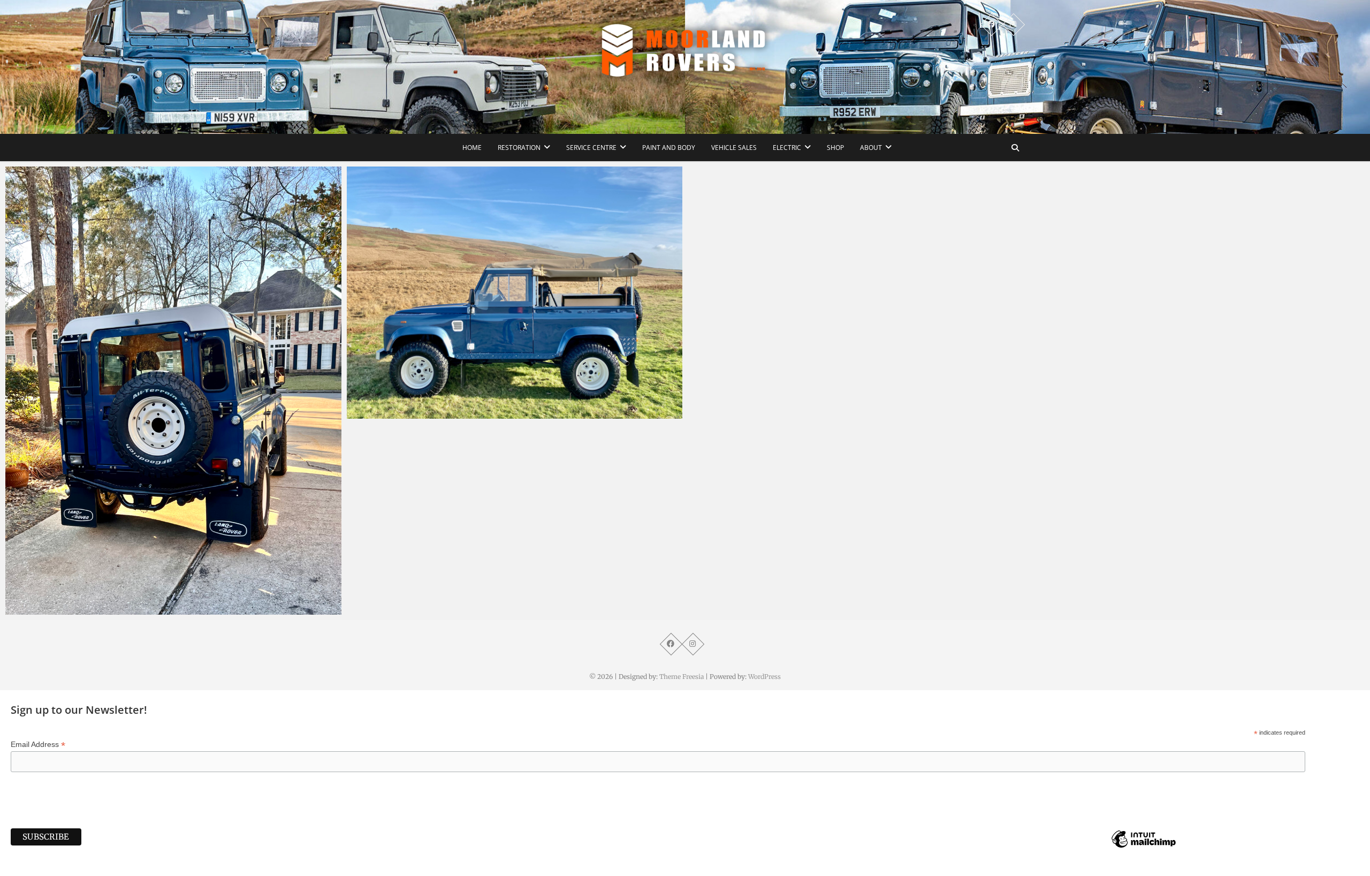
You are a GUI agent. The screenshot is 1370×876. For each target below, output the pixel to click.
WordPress (764, 677)
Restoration (519, 147)
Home (472, 147)
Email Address (38, 744)
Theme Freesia (681, 677)
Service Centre (591, 147)
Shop (835, 147)
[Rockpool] (173, 391)
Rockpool (33, 609)
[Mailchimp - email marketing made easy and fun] (1143, 847)
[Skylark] (515, 293)
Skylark (371, 413)
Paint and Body (668, 147)
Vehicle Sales (734, 147)
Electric (787, 147)
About (871, 147)
